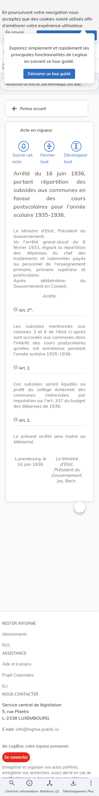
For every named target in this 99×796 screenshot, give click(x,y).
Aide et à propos (16, 664)
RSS (6, 645)
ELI (5, 686)
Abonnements (14, 634)
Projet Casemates (18, 675)
